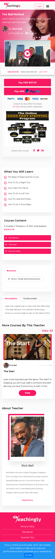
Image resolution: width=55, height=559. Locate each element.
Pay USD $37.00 (27, 82)
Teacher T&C (27, 537)
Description (11, 298)
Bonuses (11, 270)
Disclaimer (27, 532)
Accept (28, 555)
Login (39, 6)
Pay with (20, 91)
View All (47, 330)
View (27, 392)
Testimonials (30, 298)
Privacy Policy (28, 526)
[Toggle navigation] (47, 6)
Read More (27, 500)
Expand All (9, 229)
